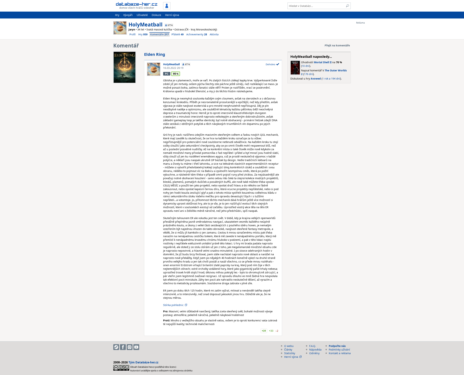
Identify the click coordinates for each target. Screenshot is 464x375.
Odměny (314, 353)
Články (288, 349)
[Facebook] (123, 347)
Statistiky (289, 353)
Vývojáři (128, 15)
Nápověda (315, 349)
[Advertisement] (370, 78)
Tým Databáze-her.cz (143, 362)
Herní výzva (172, 15)
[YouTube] (136, 347)
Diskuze (156, 15)
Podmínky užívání (339, 349)
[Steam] (116, 347)
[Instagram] (129, 347)
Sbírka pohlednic (173, 305)
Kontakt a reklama (340, 353)
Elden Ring (154, 54)
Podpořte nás (337, 346)
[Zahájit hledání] (347, 6)
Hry (117, 15)
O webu (289, 346)
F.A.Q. (312, 346)
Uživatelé (142, 15)
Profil (132, 34)
